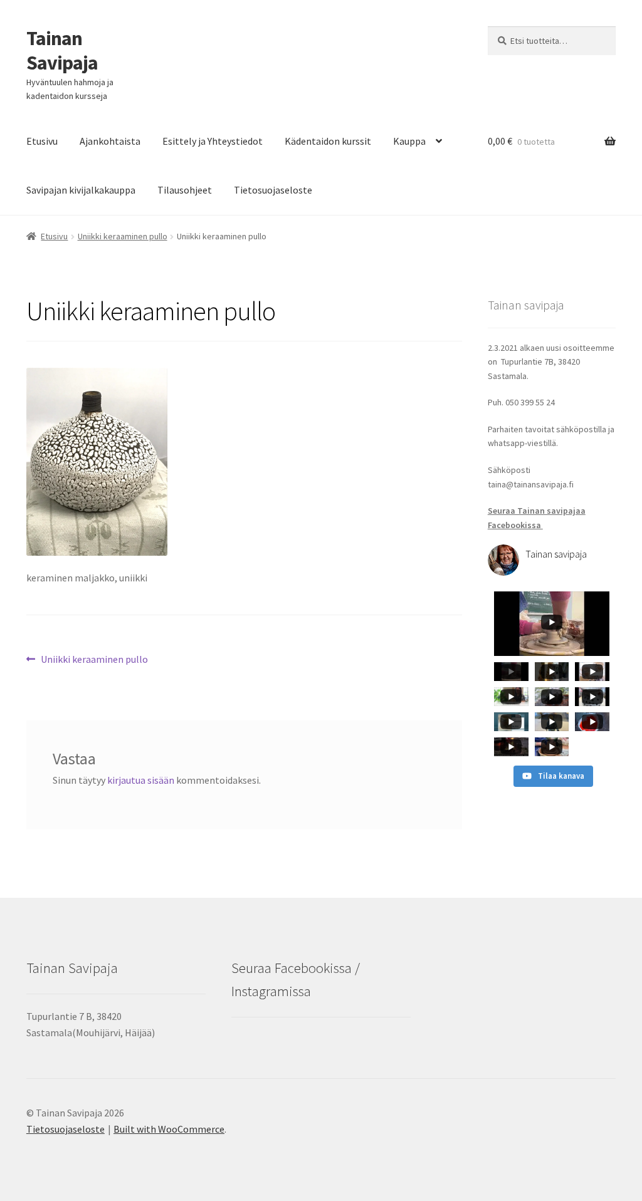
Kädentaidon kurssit (328, 141)
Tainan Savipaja (62, 50)
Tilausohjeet (184, 190)
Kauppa (409, 141)
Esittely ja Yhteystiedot (212, 141)
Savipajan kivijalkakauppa (80, 190)
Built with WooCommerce (168, 1129)
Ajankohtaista (110, 141)
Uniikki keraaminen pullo (122, 236)
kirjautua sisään (140, 780)
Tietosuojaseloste (273, 190)
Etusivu (42, 141)
